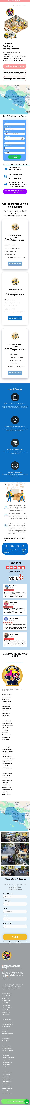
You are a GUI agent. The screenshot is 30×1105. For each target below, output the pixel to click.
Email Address (7, 126)
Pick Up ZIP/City (7, 141)
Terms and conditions (6, 979)
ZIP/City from (8, 893)
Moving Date (7, 136)
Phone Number (7, 131)
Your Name (6, 122)
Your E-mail (7, 923)
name (5, 908)
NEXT (15, 936)
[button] (14, 72)
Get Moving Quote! (14, 156)
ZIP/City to (7, 901)
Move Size (6, 150)
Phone (5, 916)
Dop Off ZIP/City (7, 145)
